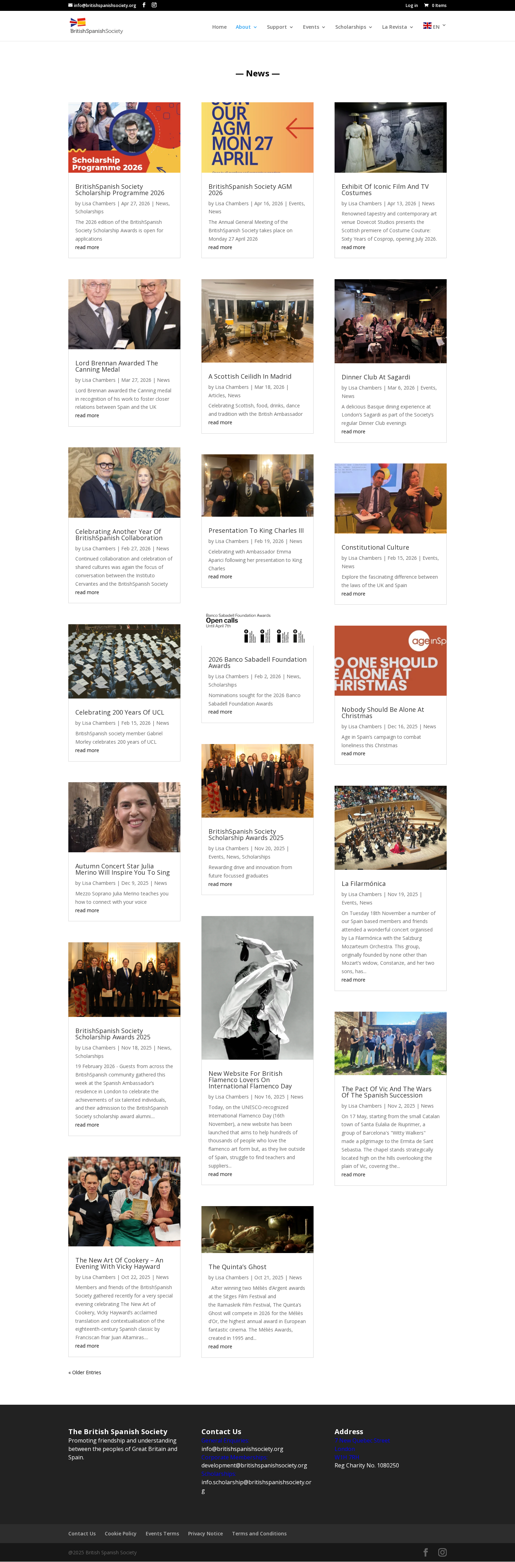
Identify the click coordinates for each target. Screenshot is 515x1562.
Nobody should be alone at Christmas (383, 712)
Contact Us (82, 1533)
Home (219, 27)
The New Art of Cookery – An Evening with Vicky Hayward (119, 1263)
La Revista (394, 27)
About (243, 27)
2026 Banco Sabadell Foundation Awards (257, 662)
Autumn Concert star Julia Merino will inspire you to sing (122, 869)
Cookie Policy (121, 1533)
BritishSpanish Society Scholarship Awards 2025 (112, 1033)
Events (311, 27)
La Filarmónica (364, 883)
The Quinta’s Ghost (237, 1266)
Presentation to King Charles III (256, 530)
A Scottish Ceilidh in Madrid (249, 376)
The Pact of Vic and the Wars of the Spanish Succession (387, 1092)
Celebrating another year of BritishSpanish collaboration (119, 534)
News (162, 203)
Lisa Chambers (99, 203)
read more (87, 247)
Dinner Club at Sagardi (376, 377)
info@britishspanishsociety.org (242, 1449)
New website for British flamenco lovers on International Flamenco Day (250, 1079)
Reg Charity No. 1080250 (367, 1465)
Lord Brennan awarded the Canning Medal (116, 366)
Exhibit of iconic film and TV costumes (385, 189)
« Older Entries (84, 1372)
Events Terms (162, 1533)
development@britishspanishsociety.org (254, 1465)
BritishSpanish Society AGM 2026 (250, 189)
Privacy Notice (205, 1533)
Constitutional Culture (375, 547)
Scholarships (350, 27)
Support (277, 27)
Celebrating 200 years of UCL (119, 712)
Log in (412, 6)
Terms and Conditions (259, 1533)
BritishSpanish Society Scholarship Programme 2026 (119, 189)
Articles (216, 395)
